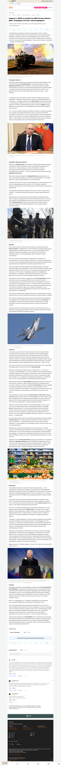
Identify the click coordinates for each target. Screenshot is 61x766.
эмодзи (14, 673)
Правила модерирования (14, 708)
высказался (35, 381)
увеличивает (19, 600)
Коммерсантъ (31, 532)
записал (48, 104)
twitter (33, 733)
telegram (12, 735)
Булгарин (13, 659)
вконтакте (12, 733)
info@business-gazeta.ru (13, 728)
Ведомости (42, 521)
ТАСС (29, 280)
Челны (10, 3)
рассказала (33, 439)
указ (16, 352)
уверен (36, 418)
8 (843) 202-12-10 (12, 727)
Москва (16, 3)
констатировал (12, 433)
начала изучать (33, 494)
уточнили (20, 198)
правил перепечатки (20, 758)
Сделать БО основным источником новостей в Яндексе (30, 638)
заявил (38, 176)
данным (20, 309)
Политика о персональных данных (15, 754)
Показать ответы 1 (13, 675)
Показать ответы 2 (13, 690)
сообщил (40, 247)
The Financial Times (45, 618)
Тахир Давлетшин (15, 680)
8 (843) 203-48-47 (26, 727)
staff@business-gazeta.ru (42, 727)
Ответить (20, 676)
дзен (33, 735)
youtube (12, 737)
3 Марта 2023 (11, 12)
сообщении (17, 184)
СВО (27, 716)
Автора (25, 650)
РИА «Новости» (30, 192)
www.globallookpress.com (18, 347)
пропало (23, 493)
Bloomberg (34, 590)
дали (16, 605)
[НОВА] (40, 7)
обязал (29, 358)
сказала (17, 415)
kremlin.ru (12, 156)
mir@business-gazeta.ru (27, 728)
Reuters (26, 373)
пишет (50, 396)
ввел (32, 360)
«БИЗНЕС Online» (12, 629)
